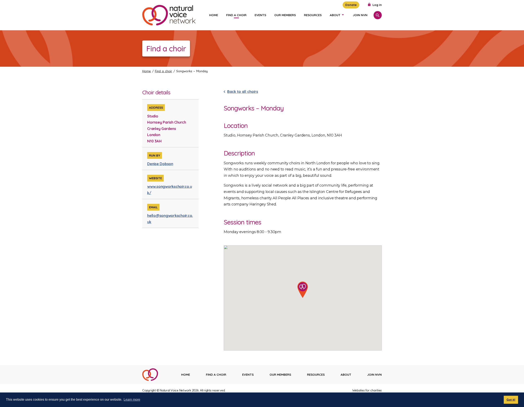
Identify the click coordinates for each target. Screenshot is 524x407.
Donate (351, 5)
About (335, 15)
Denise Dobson (160, 163)
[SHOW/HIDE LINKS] (342, 14)
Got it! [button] (511, 399)
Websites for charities (367, 390)
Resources (313, 15)
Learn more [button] (132, 399)
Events (260, 15)
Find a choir (236, 15)
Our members (285, 15)
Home (213, 15)
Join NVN (360, 15)
